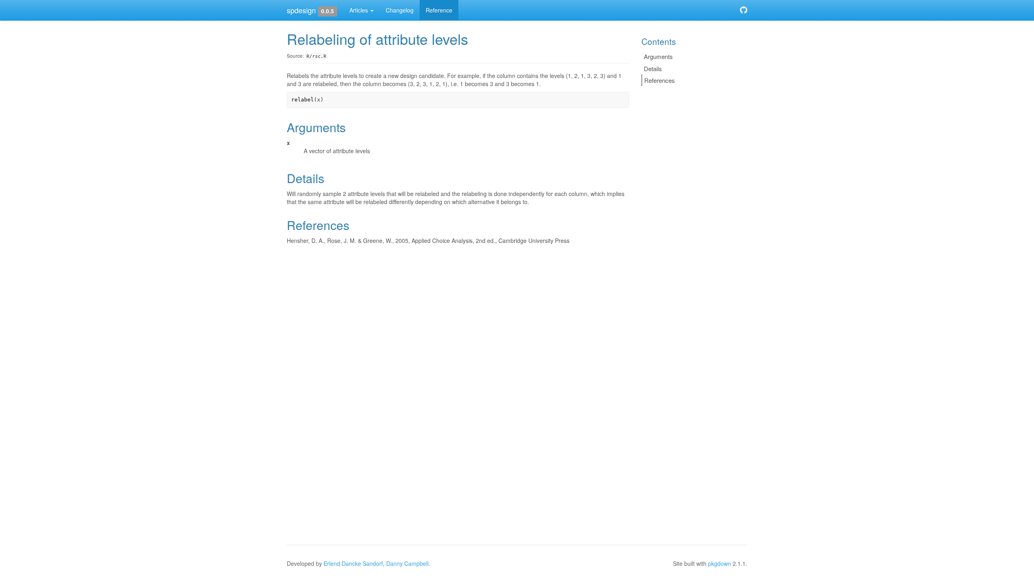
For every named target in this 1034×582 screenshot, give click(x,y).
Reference (439, 10)
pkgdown (719, 563)
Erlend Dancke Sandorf (353, 563)
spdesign (301, 10)
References (659, 80)
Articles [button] (359, 10)
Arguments (658, 56)
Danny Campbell (407, 563)
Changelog (400, 10)
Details (653, 68)
